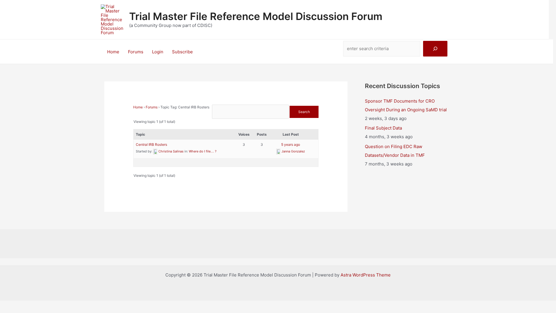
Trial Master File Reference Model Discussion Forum (255, 16)
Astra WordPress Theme (366, 275)
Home (113, 51)
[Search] (435, 49)
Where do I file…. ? (203, 151)
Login (157, 51)
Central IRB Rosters (151, 144)
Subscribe (182, 51)
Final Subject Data (383, 128)
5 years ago (290, 144)
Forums (135, 51)
